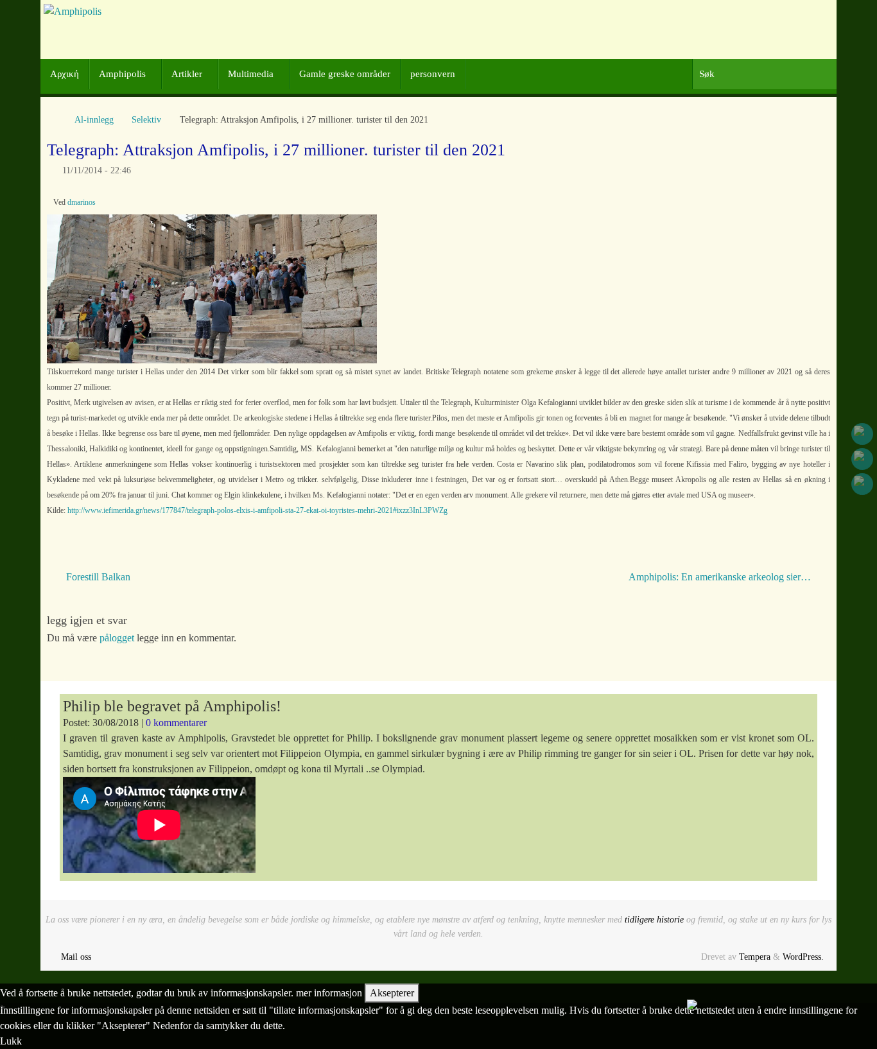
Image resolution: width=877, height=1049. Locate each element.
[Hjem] (53, 119)
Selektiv (146, 119)
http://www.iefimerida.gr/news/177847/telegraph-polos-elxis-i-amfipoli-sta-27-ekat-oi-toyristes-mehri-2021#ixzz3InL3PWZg (257, 510)
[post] (862, 484)
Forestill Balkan (97, 576)
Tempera (754, 956)
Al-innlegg (94, 119)
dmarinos (81, 202)
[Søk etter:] (764, 74)
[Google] (862, 459)
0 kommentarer (176, 722)
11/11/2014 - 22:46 (96, 170)
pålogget (117, 637)
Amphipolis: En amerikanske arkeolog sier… (721, 576)
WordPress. (803, 956)
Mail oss (76, 956)
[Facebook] (862, 434)
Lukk (11, 1041)
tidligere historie (654, 919)
